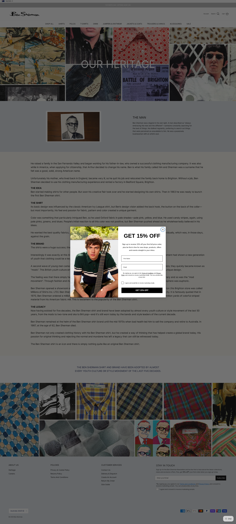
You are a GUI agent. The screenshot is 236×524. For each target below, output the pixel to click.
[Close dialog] (163, 229)
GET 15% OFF (142, 290)
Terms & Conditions (148, 273)
